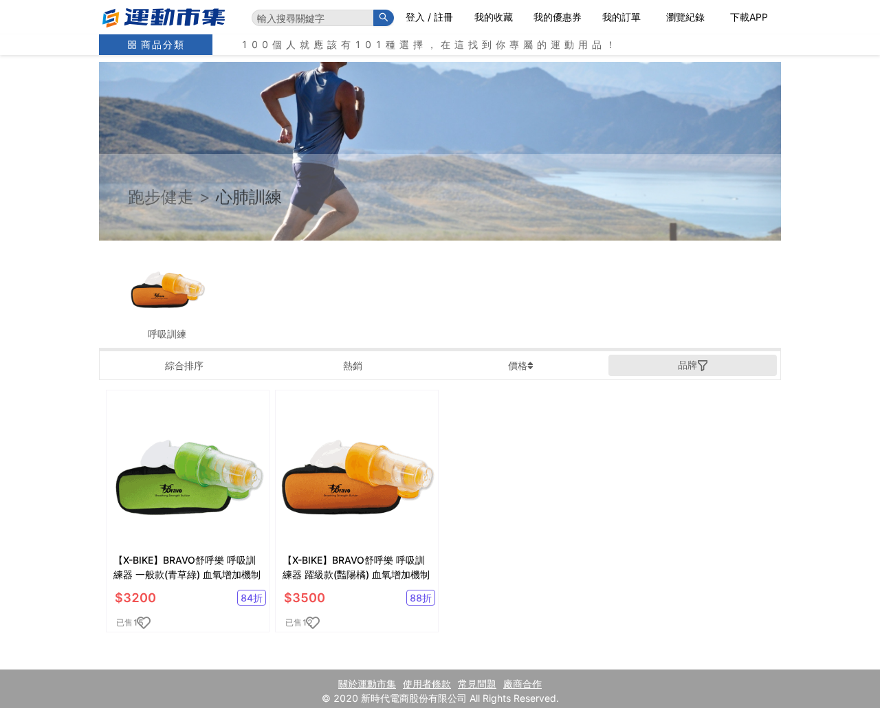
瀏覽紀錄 (685, 17)
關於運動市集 (367, 683)
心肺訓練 (249, 197)
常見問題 (477, 683)
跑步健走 (161, 197)
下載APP (749, 17)
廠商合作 (522, 683)
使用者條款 (427, 683)
